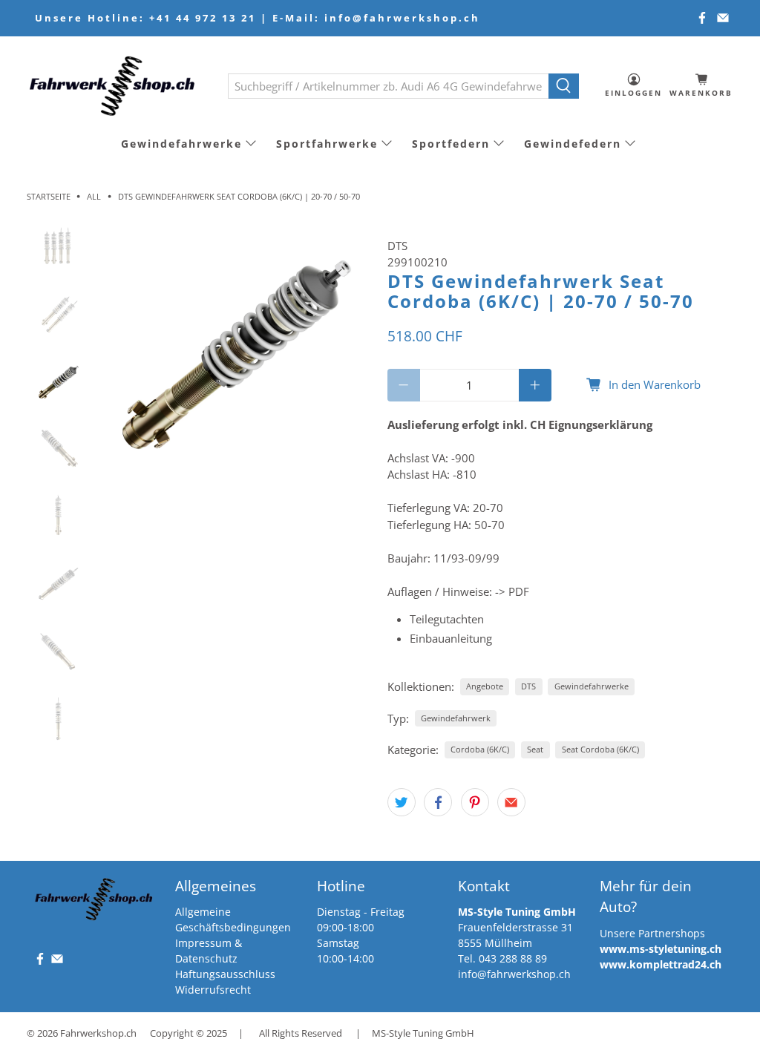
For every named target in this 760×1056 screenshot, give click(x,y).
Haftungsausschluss (225, 974)
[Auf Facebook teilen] (438, 802)
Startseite (49, 196)
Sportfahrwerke (327, 144)
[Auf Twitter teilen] (401, 802)
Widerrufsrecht (213, 990)
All (94, 196)
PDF (518, 591)
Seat (535, 749)
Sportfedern (451, 144)
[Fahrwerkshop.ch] (116, 86)
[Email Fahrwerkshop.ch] (723, 17)
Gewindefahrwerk (456, 718)
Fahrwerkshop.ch (98, 1033)
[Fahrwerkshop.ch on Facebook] (702, 17)
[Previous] (121, 352)
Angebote (484, 686)
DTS (397, 245)
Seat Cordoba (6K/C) (600, 749)
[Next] (348, 352)
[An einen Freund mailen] (511, 802)
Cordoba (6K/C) (480, 749)
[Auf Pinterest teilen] (475, 802)
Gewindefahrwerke (181, 144)
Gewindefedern (572, 144)
